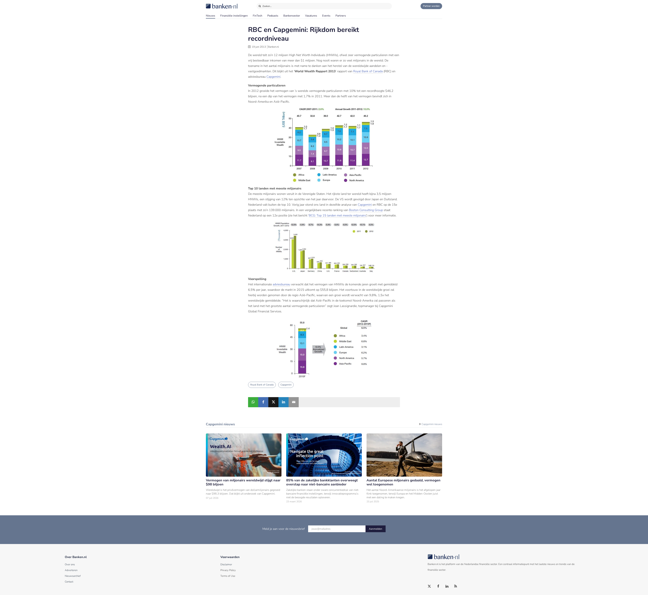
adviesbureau (281, 284)
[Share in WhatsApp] (253, 402)
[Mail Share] (294, 402)
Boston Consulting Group (366, 210)
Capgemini (273, 77)
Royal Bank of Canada (368, 71)
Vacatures (311, 16)
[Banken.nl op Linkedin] (447, 586)
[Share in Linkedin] (283, 402)
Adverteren (71, 570)
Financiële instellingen (234, 16)
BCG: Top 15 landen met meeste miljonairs (337, 215)
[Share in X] (273, 402)
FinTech (257, 16)
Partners (340, 16)
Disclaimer (226, 564)
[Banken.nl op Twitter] (429, 586)
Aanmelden (375, 529)
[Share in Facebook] (263, 402)
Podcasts (272, 16)
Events (326, 16)
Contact (69, 581)
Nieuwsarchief (73, 576)
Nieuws (210, 16)
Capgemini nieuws (432, 424)
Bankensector (291, 16)
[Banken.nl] (213, 4)
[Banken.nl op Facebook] (438, 586)
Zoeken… (267, 6)
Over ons (70, 564)
